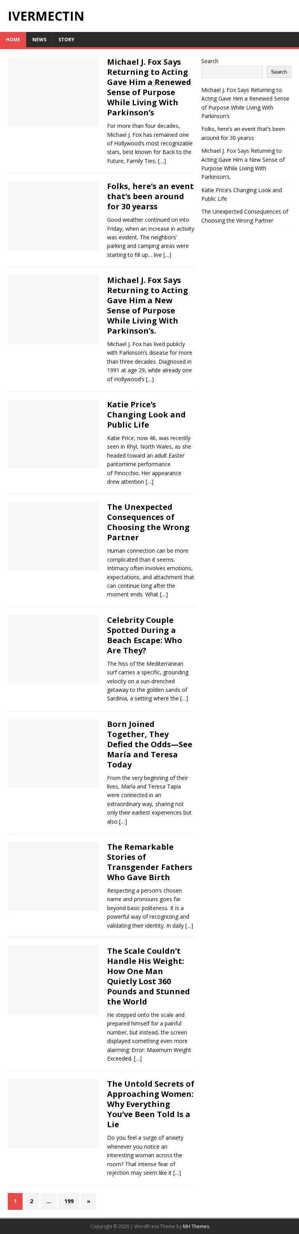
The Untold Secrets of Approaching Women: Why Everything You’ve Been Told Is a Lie (150, 1104)
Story (66, 39)
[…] (162, 160)
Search (209, 61)
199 (69, 1201)
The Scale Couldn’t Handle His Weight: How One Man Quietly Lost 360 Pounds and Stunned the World (148, 976)
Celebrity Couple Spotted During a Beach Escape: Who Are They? (144, 635)
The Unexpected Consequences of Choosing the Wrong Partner (148, 522)
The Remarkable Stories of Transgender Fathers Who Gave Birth (149, 862)
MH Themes (196, 1226)
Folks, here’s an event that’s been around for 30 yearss (150, 196)
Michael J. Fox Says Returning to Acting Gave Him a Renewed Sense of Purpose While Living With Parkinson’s (149, 87)
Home (13, 39)
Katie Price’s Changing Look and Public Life (146, 414)
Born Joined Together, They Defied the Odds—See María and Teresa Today (149, 744)
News (39, 39)
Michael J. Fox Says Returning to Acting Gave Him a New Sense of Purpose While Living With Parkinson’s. (147, 305)
